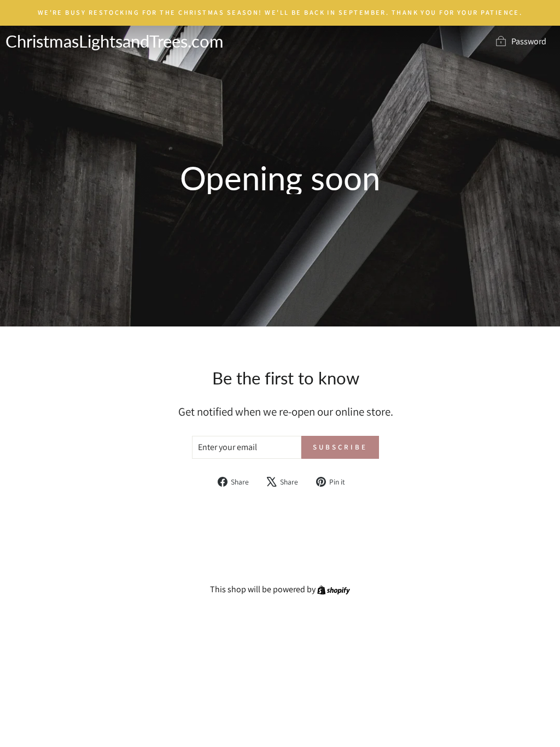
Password (528, 41)
